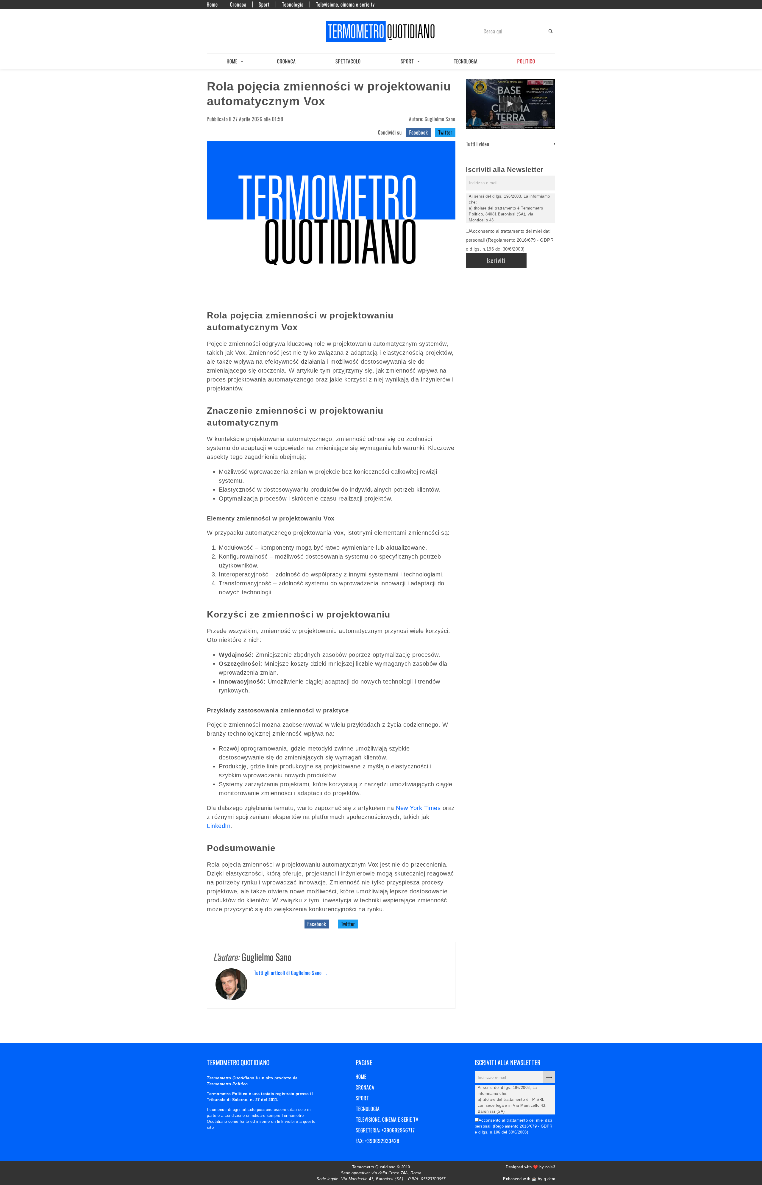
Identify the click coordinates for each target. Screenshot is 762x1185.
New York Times (418, 808)
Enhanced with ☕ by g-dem (529, 1179)
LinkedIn (218, 826)
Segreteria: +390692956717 (385, 1130)
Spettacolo (348, 61)
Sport (264, 4)
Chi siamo (220, 31)
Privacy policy (231, 31)
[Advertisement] (510, 369)
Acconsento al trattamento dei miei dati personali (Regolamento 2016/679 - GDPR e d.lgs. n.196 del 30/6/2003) (510, 240)
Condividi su (390, 132)
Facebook (418, 132)
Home (212, 4)
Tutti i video (477, 144)
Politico (526, 61)
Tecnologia (293, 4)
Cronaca (238, 4)
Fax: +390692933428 (377, 1141)
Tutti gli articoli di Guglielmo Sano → (291, 972)
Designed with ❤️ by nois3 (530, 1167)
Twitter (445, 132)
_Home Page (210, 31)
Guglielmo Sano (440, 119)
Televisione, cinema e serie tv (345, 4)
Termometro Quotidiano (381, 31)
